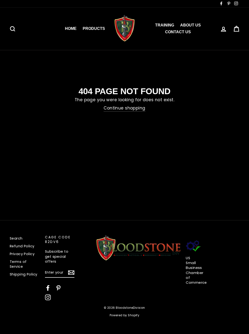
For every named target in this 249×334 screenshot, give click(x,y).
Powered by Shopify (125, 315)
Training (164, 25)
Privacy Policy (22, 253)
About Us (190, 25)
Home (71, 28)
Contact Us (178, 32)
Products (94, 28)
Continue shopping (124, 108)
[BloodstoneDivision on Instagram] (48, 297)
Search (16, 238)
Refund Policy (22, 246)
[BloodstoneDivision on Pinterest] (58, 288)
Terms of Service (18, 264)
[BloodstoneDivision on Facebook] (48, 288)
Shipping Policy (23, 274)
